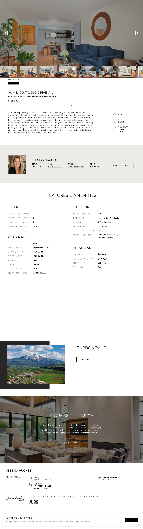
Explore (85, 359)
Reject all (103, 520)
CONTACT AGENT (121, 166)
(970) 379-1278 (55, 167)
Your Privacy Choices (71, 526)
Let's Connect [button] (71, 443)
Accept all (131, 520)
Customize (117, 520)
